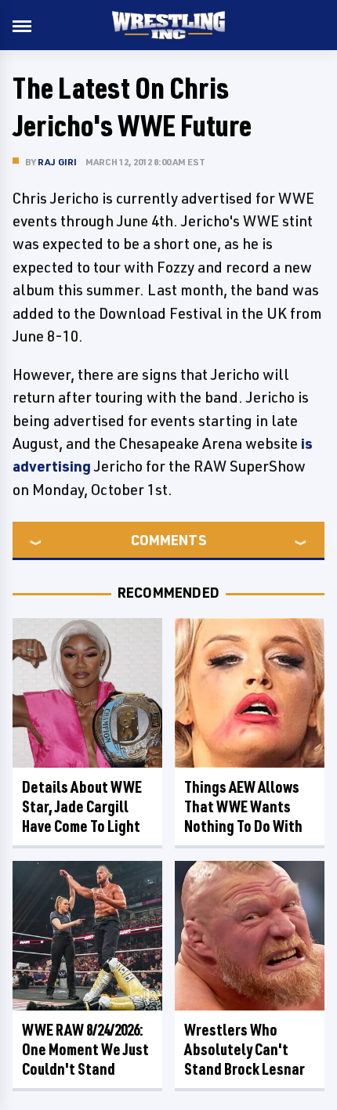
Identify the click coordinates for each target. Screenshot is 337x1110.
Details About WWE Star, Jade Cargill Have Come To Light (82, 806)
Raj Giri (58, 162)
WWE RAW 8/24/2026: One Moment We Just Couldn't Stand (85, 1049)
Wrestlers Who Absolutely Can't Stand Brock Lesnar (244, 1049)
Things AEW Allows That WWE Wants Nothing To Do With (243, 806)
